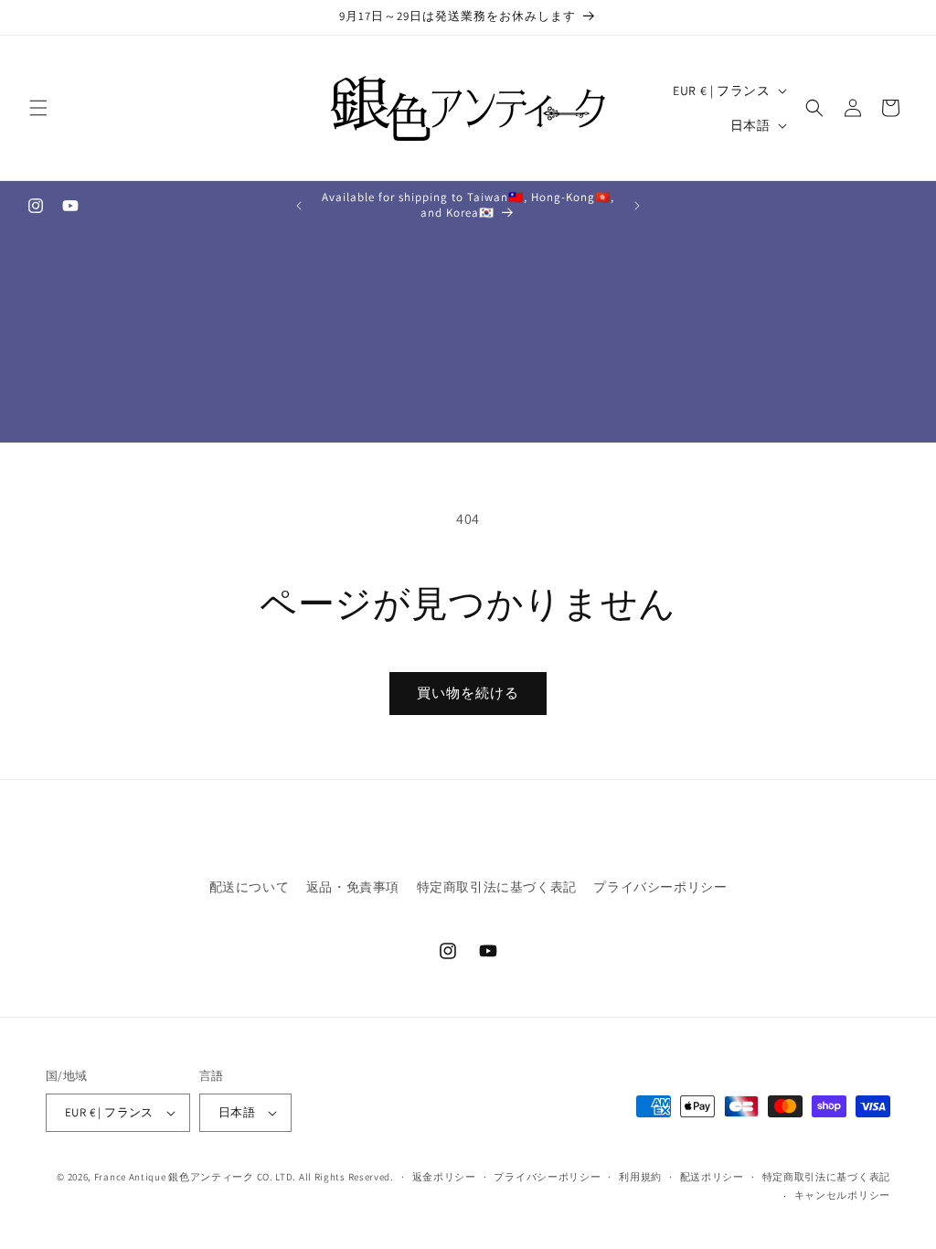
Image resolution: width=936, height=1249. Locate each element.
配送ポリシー (712, 1176)
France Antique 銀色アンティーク (174, 1176)
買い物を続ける (468, 692)
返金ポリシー (444, 1176)
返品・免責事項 (352, 887)
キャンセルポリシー (842, 1195)
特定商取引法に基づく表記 (497, 887)
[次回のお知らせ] (637, 205)
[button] (38, 108)
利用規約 (640, 1176)
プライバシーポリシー (660, 887)
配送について (249, 887)
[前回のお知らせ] (299, 205)
